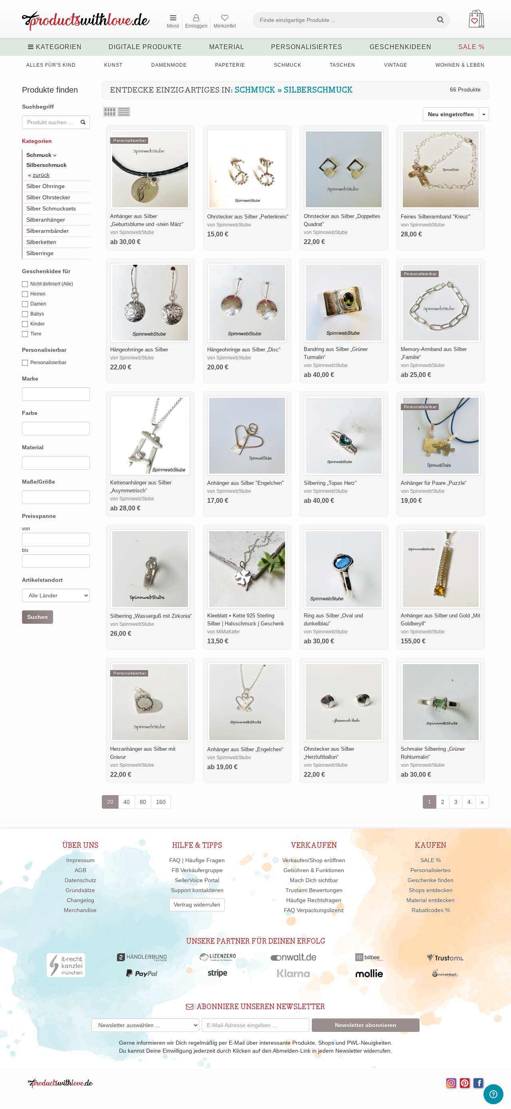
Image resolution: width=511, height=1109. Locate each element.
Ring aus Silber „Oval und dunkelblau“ (333, 620)
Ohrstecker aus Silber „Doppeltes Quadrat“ (342, 220)
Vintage (395, 65)
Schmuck (287, 65)
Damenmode (169, 65)
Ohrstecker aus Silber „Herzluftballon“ (329, 753)
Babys (37, 314)
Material (226, 47)
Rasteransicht (110, 111)
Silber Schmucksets (51, 208)
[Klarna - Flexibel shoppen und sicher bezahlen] (293, 975)
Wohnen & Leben (460, 65)
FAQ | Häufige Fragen (197, 860)
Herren (38, 294)
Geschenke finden (431, 880)
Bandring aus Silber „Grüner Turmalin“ (336, 353)
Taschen (342, 65)
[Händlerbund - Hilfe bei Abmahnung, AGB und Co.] (141, 959)
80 (143, 802)
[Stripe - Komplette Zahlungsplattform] (217, 975)
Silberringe (39, 253)
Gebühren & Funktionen (313, 870)
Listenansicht (124, 111)
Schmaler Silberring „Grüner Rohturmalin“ (433, 753)
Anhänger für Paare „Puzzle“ (433, 483)
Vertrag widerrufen (197, 904)
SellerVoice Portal (197, 880)
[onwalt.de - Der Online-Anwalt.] (294, 959)
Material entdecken (430, 900)
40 (126, 802)
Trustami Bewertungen (314, 890)
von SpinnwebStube (132, 232)
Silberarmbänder (47, 231)
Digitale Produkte (145, 47)
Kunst (113, 65)
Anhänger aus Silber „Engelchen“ (245, 749)
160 (161, 802)
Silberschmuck (318, 90)
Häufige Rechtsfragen (313, 900)
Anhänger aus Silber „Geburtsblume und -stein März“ (146, 220)
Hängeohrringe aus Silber (139, 350)
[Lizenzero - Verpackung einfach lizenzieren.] (218, 959)
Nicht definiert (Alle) (51, 284)
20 (110, 802)
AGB (80, 870)
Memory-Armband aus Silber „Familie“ (434, 353)
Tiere (36, 334)
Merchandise (80, 910)
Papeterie (230, 65)
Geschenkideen (401, 47)
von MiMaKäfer (223, 632)
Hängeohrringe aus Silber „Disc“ (243, 350)
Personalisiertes (307, 47)
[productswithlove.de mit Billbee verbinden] (369, 959)
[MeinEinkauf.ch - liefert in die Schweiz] (445, 975)
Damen (38, 304)
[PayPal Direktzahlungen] (141, 975)
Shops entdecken (431, 890)
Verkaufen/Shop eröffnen (313, 860)
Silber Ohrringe (45, 186)
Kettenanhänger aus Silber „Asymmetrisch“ (140, 487)
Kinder (37, 324)
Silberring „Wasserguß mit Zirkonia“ (151, 616)
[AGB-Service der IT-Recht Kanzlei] (66, 967)
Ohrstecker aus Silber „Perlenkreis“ (247, 217)
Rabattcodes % (431, 910)
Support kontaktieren (197, 890)
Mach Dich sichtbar (314, 880)
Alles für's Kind (51, 65)
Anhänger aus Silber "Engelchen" (245, 483)
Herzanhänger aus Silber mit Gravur (143, 753)
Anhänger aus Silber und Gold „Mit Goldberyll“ (440, 620)
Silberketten (41, 242)
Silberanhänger (45, 219)
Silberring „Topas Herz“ (330, 483)
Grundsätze (80, 890)
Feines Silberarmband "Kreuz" (435, 217)
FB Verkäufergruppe (197, 870)
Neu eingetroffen (451, 114)
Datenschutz (80, 880)
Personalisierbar (48, 362)
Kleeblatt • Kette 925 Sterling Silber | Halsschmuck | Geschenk (245, 620)
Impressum (80, 860)
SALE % (471, 47)
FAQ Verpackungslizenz (314, 910)
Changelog (80, 900)
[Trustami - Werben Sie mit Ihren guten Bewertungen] (445, 959)
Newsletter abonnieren (365, 1025)
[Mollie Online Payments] (369, 975)
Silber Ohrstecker (48, 197)
